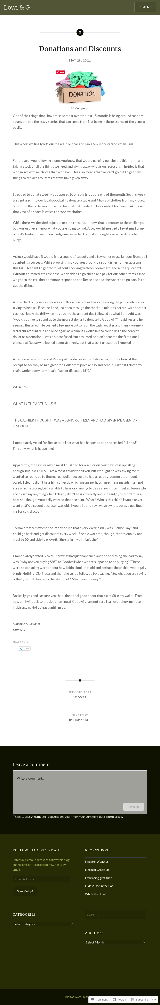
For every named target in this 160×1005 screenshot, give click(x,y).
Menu (147, 7)
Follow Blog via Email (36, 850)
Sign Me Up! (25, 891)
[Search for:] (115, 914)
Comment (133, 806)
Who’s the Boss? (96, 894)
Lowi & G (17, 7)
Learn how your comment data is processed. (94, 816)
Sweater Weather (96, 861)
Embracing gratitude (98, 878)
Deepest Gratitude (97, 869)
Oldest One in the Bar (99, 886)
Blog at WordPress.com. (80, 996)
